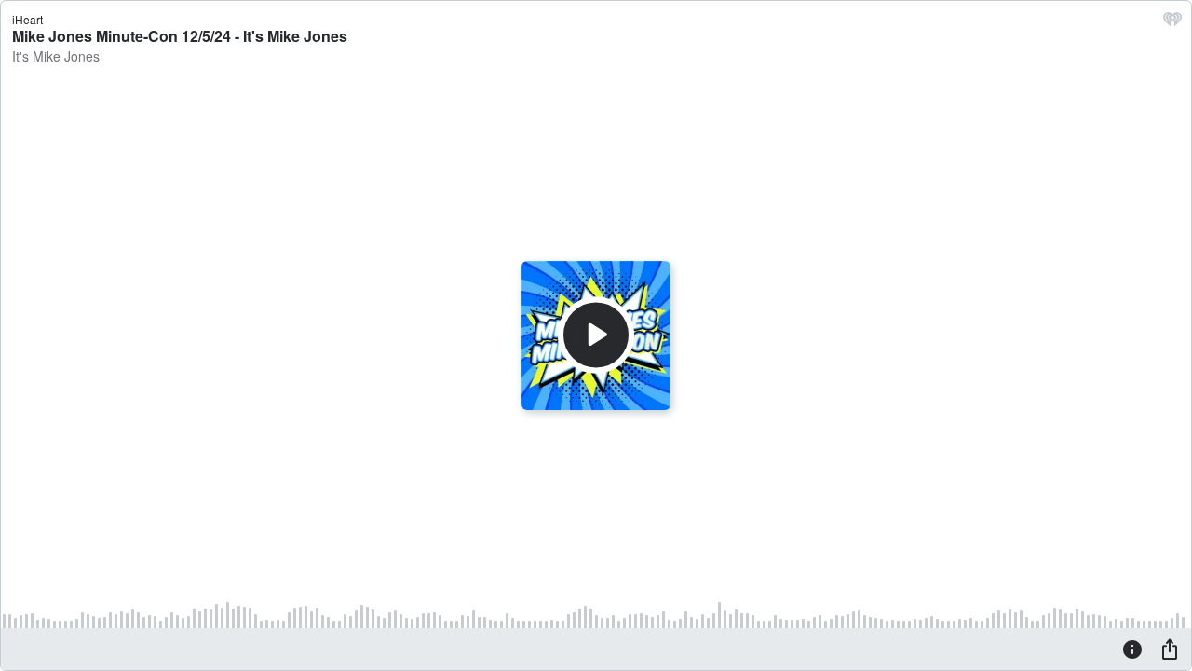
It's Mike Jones (56, 55)
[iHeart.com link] (1172, 23)
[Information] (1132, 648)
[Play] (596, 335)
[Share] (1169, 648)
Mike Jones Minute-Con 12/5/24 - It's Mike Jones (179, 36)
